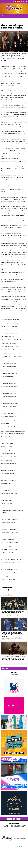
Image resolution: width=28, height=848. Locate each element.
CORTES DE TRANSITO (14, 18)
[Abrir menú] (2, 16)
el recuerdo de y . (13, 185)
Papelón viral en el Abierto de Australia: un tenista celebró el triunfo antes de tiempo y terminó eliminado (13, 634)
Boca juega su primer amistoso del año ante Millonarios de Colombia (13, 611)
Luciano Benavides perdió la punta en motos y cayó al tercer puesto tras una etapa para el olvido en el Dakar (14, 658)
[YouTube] (26, 1)
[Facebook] (21, 1)
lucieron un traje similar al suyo (7, 85)
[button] (13, 1)
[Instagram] (24, 1)
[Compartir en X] (6, 590)
